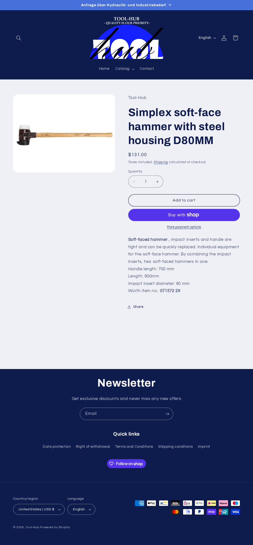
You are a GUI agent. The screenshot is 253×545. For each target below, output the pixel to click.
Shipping (161, 162)
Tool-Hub (32, 527)
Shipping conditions (175, 446)
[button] (18, 38)
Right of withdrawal (93, 446)
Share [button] (138, 307)
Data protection (57, 446)
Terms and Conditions (134, 446)
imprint (204, 446)
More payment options (184, 227)
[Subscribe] (167, 414)
